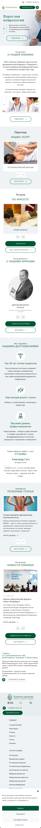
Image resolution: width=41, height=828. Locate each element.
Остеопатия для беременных (21, 167)
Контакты (12, 743)
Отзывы (12, 732)
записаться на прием (20, 324)
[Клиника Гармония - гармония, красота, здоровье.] (9, 7)
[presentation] (4, 105)
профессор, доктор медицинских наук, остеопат (20, 311)
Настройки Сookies (20, 820)
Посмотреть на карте (17, 679)
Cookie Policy (19, 825)
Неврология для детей (17, 781)
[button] (38, 791)
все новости (19, 642)
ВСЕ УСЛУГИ (19, 181)
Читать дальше (9, 535)
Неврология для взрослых (18, 777)
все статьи (19, 549)
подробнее (16, 38)
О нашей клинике (15, 725)
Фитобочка (20, 230)
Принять (20, 808)
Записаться (20, 243)
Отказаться (20, 814)
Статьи (11, 739)
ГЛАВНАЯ (12, 720)
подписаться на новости (20, 635)
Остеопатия (13, 755)
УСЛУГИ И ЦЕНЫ (15, 750)
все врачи (19, 330)
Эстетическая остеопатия (18, 770)
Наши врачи (13, 728)
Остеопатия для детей (17, 763)
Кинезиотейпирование (17, 785)
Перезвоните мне (27, 7)
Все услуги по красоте (19, 250)
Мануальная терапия (16, 759)
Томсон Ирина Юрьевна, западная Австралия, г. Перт (20, 461)
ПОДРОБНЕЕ (19, 119)
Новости (12, 736)
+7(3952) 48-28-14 (32, 2)
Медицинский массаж (17, 774)
